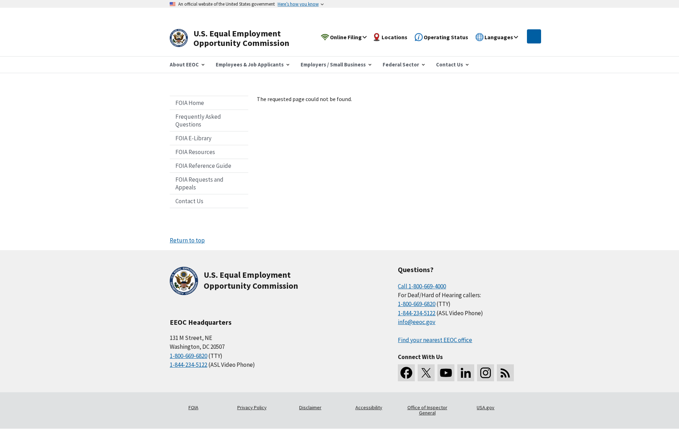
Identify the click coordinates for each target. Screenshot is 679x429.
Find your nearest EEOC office (435, 340)
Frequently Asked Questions (198, 120)
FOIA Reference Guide (203, 166)
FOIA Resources (195, 152)
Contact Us (189, 201)
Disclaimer (310, 407)
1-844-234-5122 (188, 365)
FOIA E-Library (193, 138)
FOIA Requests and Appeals (199, 183)
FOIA (193, 407)
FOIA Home (189, 103)
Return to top (187, 240)
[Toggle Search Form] (534, 36)
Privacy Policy (252, 407)
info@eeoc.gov (416, 322)
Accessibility (368, 407)
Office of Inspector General (427, 410)
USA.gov (485, 407)
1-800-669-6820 (188, 356)
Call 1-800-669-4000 (422, 286)
